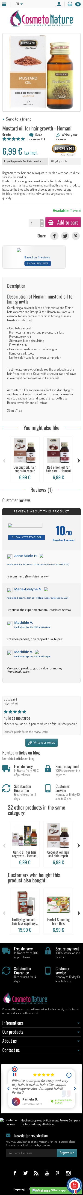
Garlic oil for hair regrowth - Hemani (24, 853)
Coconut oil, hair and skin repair (25, 468)
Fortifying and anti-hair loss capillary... (25, 921)
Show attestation (26, 537)
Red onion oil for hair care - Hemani (58, 468)
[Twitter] (65, 236)
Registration (67, 1153)
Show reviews (37, 263)
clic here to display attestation (37, 1124)
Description (16, 285)
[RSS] (36, 1173)
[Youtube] (47, 1173)
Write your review (44, 742)
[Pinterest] (76, 236)
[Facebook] (54, 236)
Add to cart (67, 222)
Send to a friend (19, 118)
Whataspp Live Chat (65, 1190)
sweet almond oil (27, 403)
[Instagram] (68, 1173)
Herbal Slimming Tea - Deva (58, 921)
